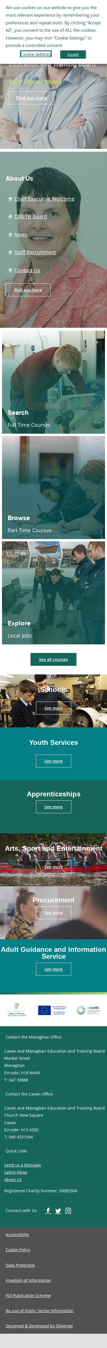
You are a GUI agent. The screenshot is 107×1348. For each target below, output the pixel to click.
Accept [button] (73, 54)
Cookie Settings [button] (36, 54)
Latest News (15, 1172)
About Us (13, 1179)
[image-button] (17, 1002)
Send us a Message (22, 1165)
